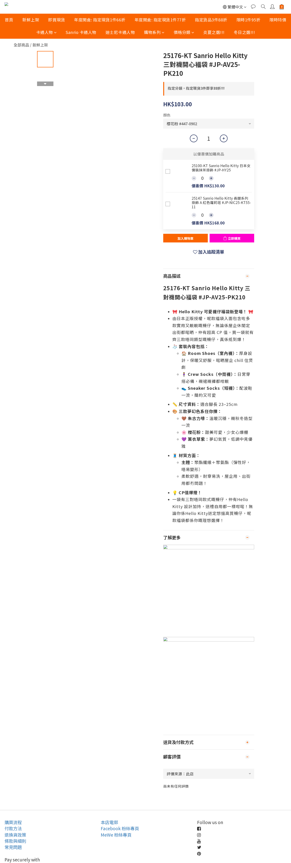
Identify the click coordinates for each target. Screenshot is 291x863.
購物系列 (152, 32)
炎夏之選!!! (214, 32)
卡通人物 (44, 32)
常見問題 (13, 847)
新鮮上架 (30, 20)
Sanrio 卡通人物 (81, 32)
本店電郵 (109, 822)
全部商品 (21, 45)
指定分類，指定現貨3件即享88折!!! (196, 88)
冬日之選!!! (244, 32)
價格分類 (182, 32)
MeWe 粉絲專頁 (116, 835)
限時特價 (277, 20)
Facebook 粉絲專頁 (120, 828)
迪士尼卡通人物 (120, 32)
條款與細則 (15, 841)
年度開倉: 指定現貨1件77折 (160, 20)
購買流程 (13, 822)
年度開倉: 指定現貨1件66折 (99, 20)
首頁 (9, 20)
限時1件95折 (248, 20)
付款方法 (13, 828)
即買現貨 (56, 20)
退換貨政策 (15, 835)
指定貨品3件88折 (211, 20)
